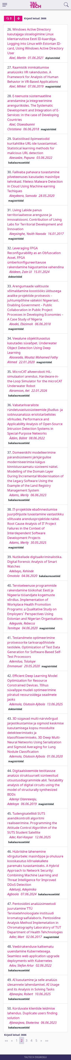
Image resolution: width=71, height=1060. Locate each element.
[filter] (9, 18)
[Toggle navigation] (4, 4)
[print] (18, 18)
